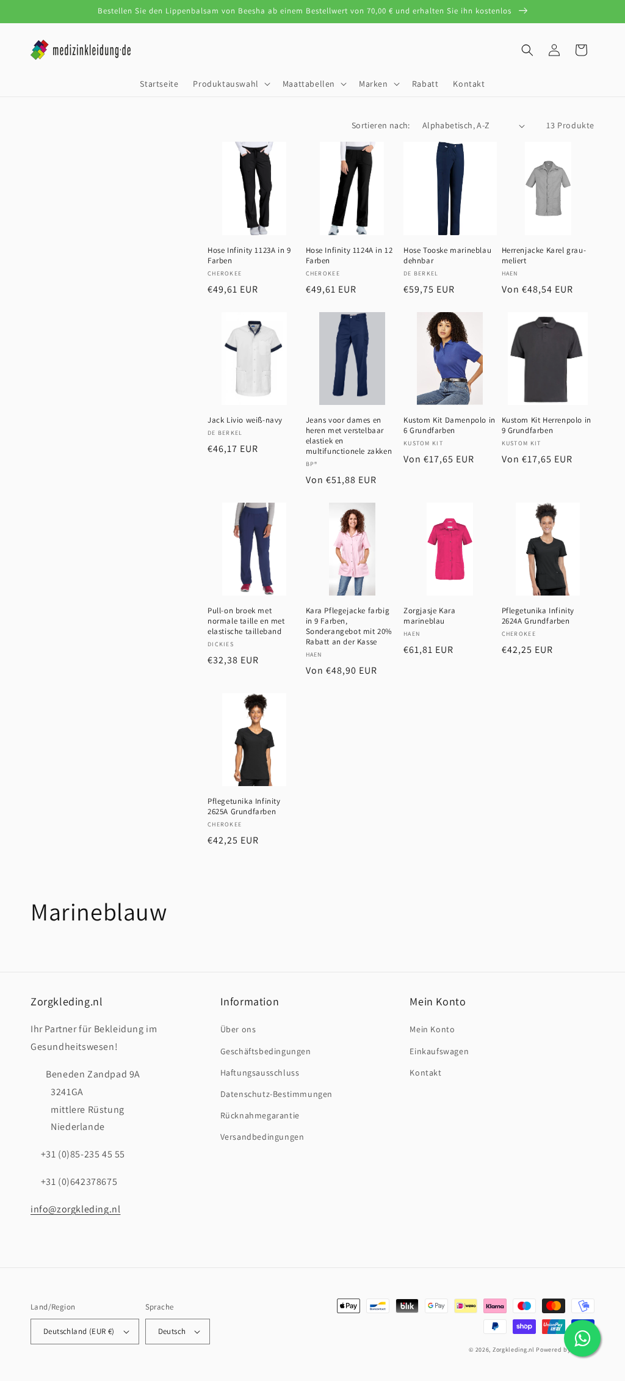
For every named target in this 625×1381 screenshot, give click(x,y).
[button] (230, 84)
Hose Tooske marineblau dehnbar (447, 256)
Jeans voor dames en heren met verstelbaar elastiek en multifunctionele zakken (349, 435)
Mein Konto (432, 1029)
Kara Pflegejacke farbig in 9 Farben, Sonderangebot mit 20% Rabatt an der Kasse (349, 626)
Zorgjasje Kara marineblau (429, 616)
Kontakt (425, 1072)
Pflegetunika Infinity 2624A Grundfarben (538, 616)
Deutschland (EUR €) (79, 1331)
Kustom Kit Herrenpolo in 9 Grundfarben (546, 425)
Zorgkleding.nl (514, 1350)
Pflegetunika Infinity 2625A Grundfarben (244, 806)
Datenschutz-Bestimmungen (276, 1093)
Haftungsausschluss (260, 1072)
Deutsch (172, 1331)
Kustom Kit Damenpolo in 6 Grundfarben (449, 425)
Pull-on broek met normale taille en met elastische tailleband (246, 621)
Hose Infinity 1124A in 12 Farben (349, 256)
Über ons (238, 1029)
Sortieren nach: (381, 125)
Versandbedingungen (262, 1136)
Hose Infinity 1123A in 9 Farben (249, 256)
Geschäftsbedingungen (265, 1051)
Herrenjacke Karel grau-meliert (544, 256)
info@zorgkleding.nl (75, 1209)
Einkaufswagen (439, 1051)
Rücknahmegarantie (260, 1115)
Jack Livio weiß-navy (245, 420)
